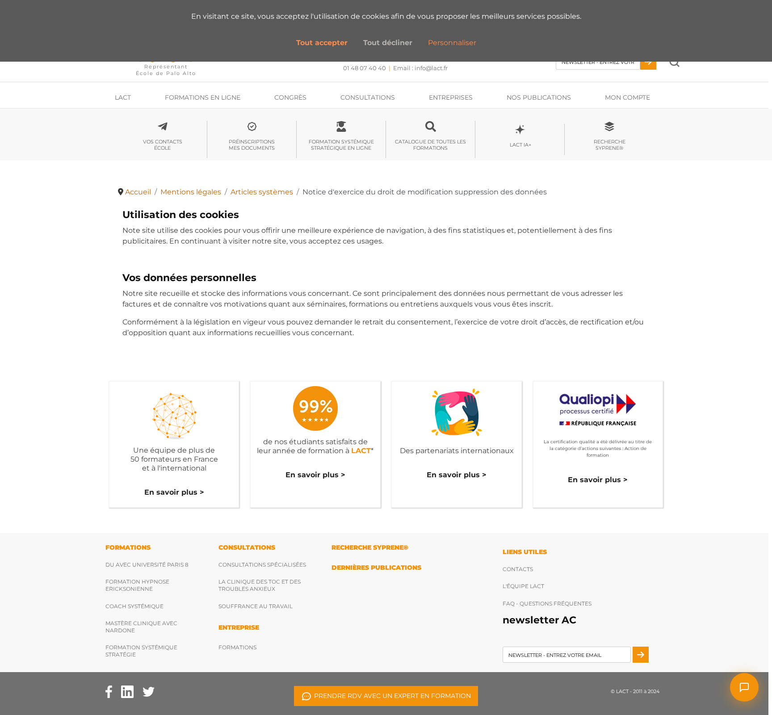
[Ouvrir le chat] (744, 687)
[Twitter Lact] (149, 691)
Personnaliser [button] (452, 42)
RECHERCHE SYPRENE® (369, 547)
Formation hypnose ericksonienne (137, 585)
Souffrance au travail (255, 606)
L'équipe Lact (523, 586)
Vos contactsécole (162, 145)
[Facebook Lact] (108, 691)
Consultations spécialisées (262, 564)
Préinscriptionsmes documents (252, 145)
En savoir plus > (174, 492)
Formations (237, 647)
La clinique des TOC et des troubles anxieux (259, 585)
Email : (420, 68)
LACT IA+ (519, 145)
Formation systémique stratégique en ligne (341, 145)
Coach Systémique (134, 606)
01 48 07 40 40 (364, 68)
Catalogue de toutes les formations (430, 145)
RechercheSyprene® (609, 145)
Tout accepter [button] (322, 42)
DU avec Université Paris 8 (147, 564)
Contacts (518, 569)
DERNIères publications (376, 568)
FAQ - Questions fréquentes (547, 603)
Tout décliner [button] (387, 42)
